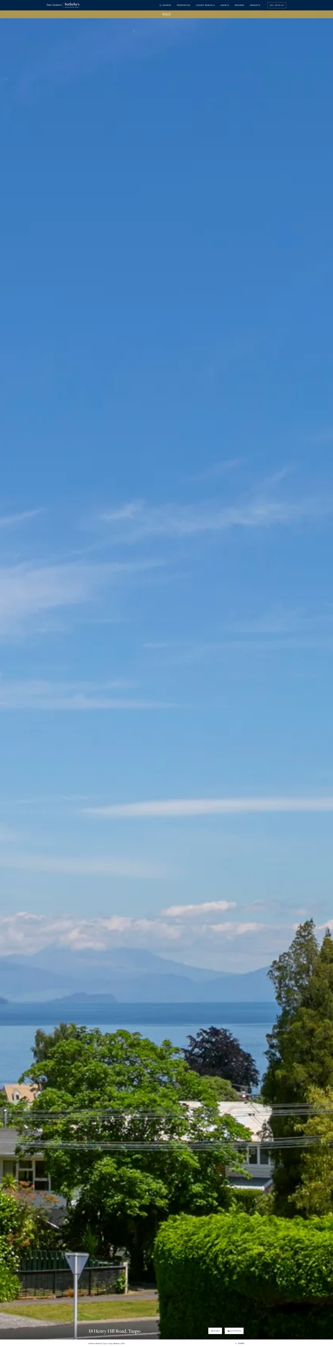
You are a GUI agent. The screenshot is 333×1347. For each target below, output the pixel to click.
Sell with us (277, 5)
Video (217, 1331)
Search (167, 5)
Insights (255, 5)
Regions (239, 5)
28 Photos (235, 1331)
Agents (224, 5)
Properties (183, 5)
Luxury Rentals (205, 5)
